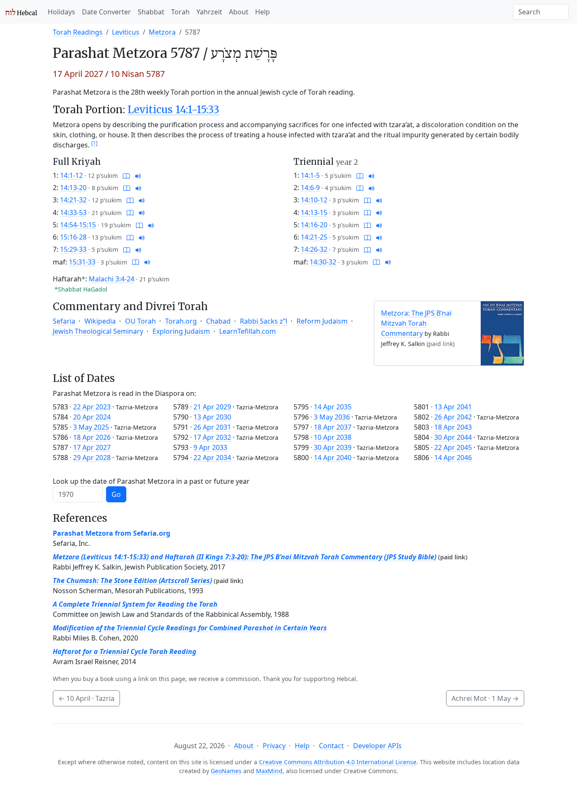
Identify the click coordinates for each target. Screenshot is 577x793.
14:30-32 (323, 262)
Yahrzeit (209, 11)
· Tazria (86, 698)
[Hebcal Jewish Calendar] (21, 11)
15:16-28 (73, 237)
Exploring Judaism (181, 331)
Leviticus (125, 32)
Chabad (218, 321)
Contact (331, 745)
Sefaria (64, 321)
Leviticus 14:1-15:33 (173, 109)
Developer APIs (377, 745)
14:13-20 (73, 187)
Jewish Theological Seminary (98, 331)
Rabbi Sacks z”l (263, 321)
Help (262, 11)
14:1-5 (310, 175)
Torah (180, 11)
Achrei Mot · (485, 698)
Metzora (162, 32)
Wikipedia (100, 321)
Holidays (61, 11)
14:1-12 (71, 175)
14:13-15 (314, 212)
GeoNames (226, 771)
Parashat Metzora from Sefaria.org (111, 533)
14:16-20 (314, 224)
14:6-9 (310, 187)
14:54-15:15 (78, 224)
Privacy (274, 745)
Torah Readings (78, 32)
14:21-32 (73, 199)
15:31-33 (82, 262)
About (238, 11)
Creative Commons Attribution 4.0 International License (337, 762)
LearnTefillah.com (247, 331)
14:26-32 (314, 249)
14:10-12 (314, 199)
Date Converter (106, 11)
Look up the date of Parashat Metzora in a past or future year (151, 481)
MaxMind (269, 771)
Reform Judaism (322, 321)
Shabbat (151, 11)
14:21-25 (314, 237)
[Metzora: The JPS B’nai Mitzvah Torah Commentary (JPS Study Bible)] (502, 332)
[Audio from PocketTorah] (138, 175)
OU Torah (140, 321)
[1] (94, 143)
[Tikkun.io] (126, 175)
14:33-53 (73, 212)
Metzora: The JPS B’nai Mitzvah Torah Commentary (416, 323)
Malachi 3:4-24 (111, 278)
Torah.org (181, 321)
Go (116, 494)
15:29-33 (73, 249)
